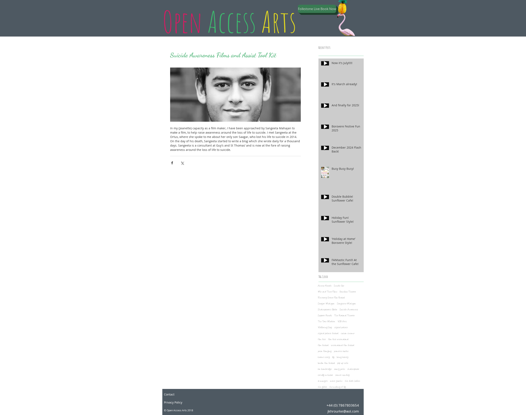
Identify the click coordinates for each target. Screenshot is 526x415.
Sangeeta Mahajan (346, 303)
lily (333, 357)
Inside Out (339, 286)
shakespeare (353, 369)
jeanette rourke (341, 351)
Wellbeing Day (325, 327)
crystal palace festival (328, 333)
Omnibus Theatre (348, 291)
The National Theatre (344, 315)
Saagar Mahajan (326, 303)
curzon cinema (347, 333)
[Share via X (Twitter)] (182, 163)
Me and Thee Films (327, 291)
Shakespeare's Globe (327, 309)
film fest (322, 339)
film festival (323, 345)
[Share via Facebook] (172, 163)
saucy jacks (339, 369)
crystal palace (341, 327)
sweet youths (336, 381)
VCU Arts (342, 321)
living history (342, 357)
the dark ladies (352, 381)
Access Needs (324, 286)
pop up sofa (342, 363)
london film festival (326, 363)
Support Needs (325, 315)
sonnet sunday (342, 375)
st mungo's (323, 381)
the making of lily (337, 387)
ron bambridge (325, 369)
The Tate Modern (326, 321)
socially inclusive (325, 375)
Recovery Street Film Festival (331, 297)
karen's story (324, 357)
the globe (322, 387)
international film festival (342, 345)
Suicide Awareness (349, 309)
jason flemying (324, 351)
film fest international (338, 339)
